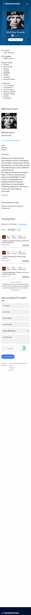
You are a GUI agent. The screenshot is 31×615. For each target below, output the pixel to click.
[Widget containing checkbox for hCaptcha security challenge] (14, 348)
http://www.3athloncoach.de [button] (10, 140)
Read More (4, 195)
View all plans (22, 224)
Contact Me (17, 35)
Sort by (3, 229)
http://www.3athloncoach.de (18, 363)
